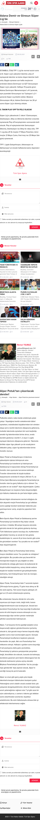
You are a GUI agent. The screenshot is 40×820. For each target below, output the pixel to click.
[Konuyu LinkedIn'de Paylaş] (17, 64)
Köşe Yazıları (13, 397)
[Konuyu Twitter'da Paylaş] (7, 64)
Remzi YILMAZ (24, 345)
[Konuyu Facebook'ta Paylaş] (2, 64)
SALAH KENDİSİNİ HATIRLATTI (28, 320)
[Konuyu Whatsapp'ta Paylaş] (12, 64)
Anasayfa (4, 22)
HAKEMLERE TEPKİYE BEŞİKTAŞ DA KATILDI (29, 266)
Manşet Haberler (14, 22)
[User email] (20, 179)
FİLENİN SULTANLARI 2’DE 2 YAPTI (29, 293)
